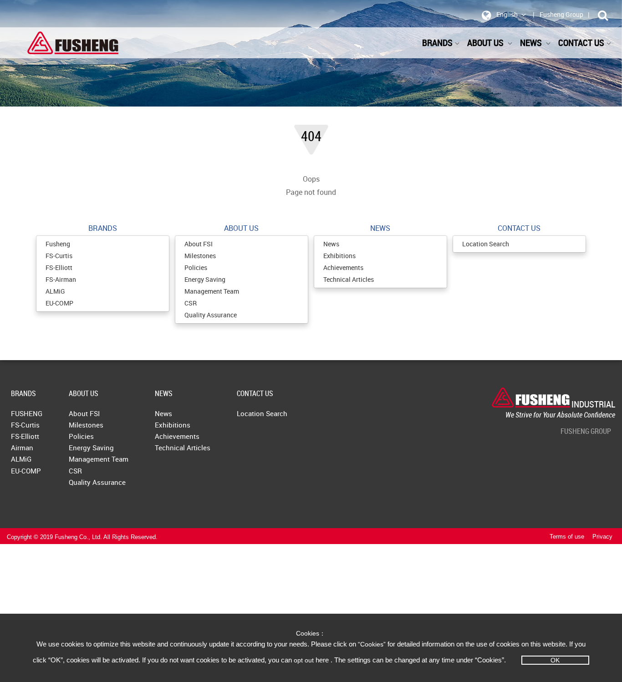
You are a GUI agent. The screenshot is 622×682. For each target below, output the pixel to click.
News (331, 243)
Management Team (211, 291)
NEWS (164, 393)
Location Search (485, 243)
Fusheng (58, 243)
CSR (190, 303)
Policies (195, 267)
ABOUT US (486, 42)
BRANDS (437, 42)
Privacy (602, 537)
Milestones (200, 255)
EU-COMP (59, 303)
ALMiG (55, 291)
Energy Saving (204, 279)
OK (555, 660)
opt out (304, 660)
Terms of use (567, 537)
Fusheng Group (561, 14)
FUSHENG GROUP (586, 431)
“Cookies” (372, 644)
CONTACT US (255, 393)
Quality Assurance (210, 314)
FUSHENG (26, 413)
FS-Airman (61, 279)
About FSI (198, 243)
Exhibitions (339, 255)
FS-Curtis (59, 255)
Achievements (343, 267)
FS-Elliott (59, 267)
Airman (22, 447)
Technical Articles (348, 279)
